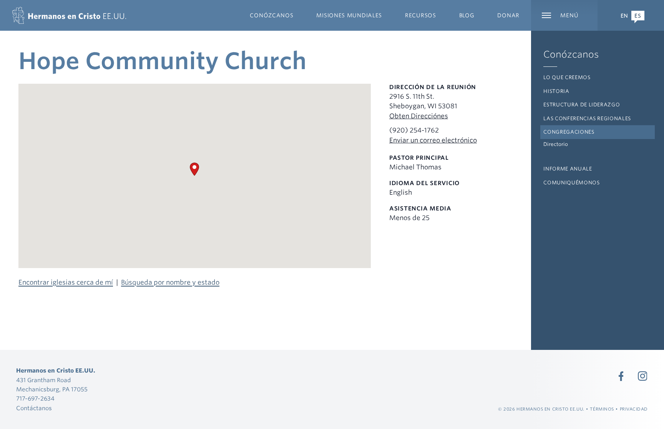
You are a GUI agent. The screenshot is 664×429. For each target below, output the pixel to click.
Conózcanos (571, 54)
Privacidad (634, 409)
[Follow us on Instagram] (642, 376)
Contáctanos (34, 408)
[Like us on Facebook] (621, 376)
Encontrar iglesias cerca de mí (65, 282)
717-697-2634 (35, 398)
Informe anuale (567, 169)
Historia (556, 91)
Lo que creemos (566, 77)
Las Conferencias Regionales (587, 118)
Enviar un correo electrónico (433, 140)
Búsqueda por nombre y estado (170, 282)
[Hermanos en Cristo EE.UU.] (69, 15)
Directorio (555, 144)
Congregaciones (568, 132)
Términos (602, 409)
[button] (194, 169)
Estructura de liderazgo (581, 105)
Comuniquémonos (571, 183)
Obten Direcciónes (418, 116)
